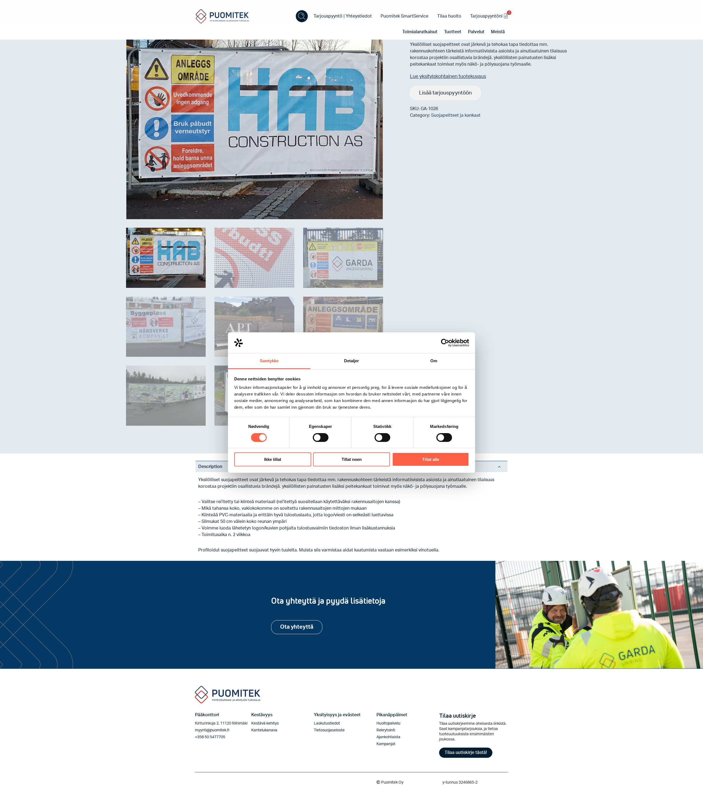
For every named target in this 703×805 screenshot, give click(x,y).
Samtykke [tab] (269, 360)
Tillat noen (352, 459)
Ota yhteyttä (296, 627)
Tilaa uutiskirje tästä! (466, 752)
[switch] (320, 437)
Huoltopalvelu (388, 723)
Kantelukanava (264, 730)
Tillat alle (430, 459)
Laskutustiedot (327, 723)
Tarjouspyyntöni (489, 15)
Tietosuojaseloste (329, 730)
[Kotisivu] (222, 16)
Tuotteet (452, 32)
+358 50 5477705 (210, 737)
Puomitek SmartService (404, 16)
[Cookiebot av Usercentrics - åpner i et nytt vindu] (445, 343)
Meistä (498, 32)
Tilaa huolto (449, 16)
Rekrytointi (385, 730)
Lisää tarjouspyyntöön (445, 93)
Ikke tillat (272, 459)
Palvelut (476, 32)
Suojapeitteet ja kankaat (456, 115)
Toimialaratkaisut (419, 32)
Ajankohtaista (388, 737)
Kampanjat (385, 744)
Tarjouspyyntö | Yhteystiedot (343, 16)
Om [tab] (433, 360)
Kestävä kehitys (265, 723)
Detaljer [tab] (351, 360)
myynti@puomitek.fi (212, 730)
